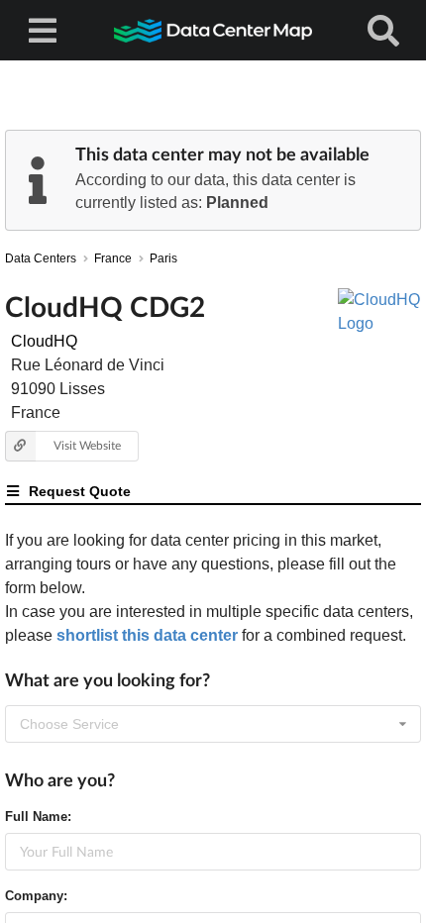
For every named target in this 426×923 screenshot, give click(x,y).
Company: (36, 895)
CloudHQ (44, 341)
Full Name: (38, 816)
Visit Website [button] (87, 445)
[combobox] (213, 724)
